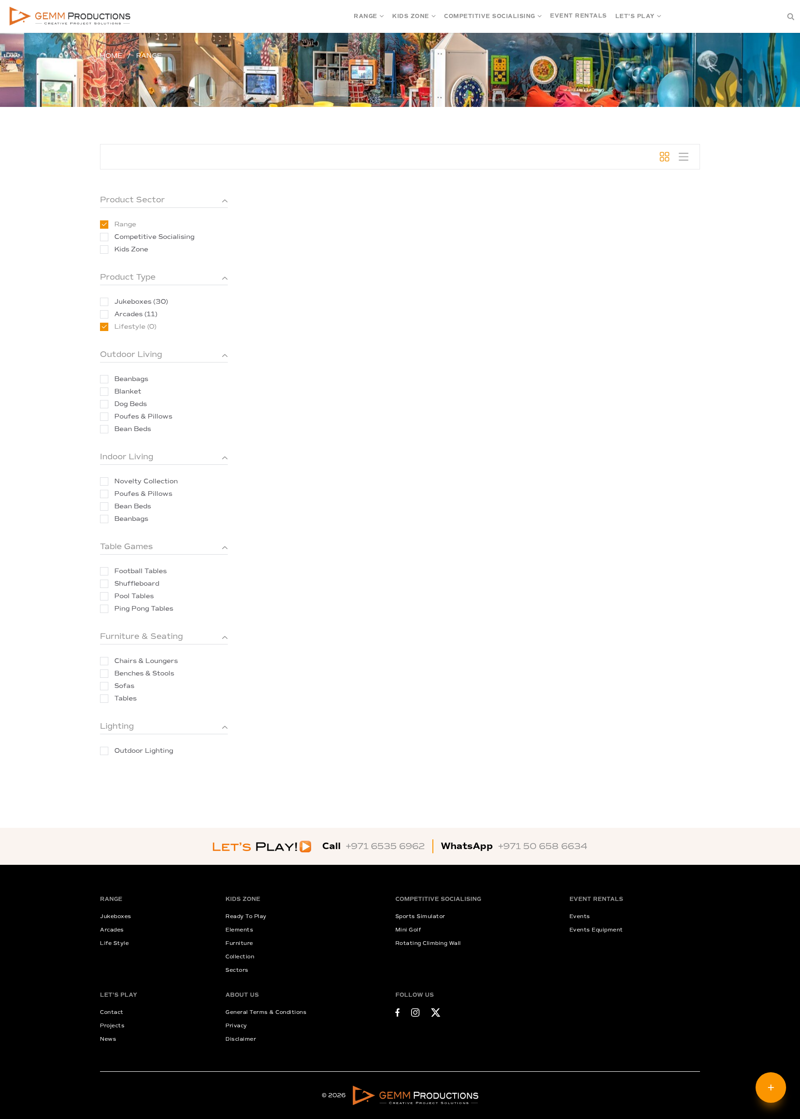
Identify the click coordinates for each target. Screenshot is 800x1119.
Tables (125, 698)
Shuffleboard (136, 584)
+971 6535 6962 (385, 846)
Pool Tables (134, 596)
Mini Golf (408, 930)
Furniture (239, 943)
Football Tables (140, 571)
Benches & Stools (144, 673)
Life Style (114, 943)
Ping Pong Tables (143, 609)
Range (365, 16)
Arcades (112, 930)
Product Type (128, 277)
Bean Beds (132, 429)
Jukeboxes (115, 916)
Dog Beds (130, 404)
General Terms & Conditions (265, 1012)
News (108, 1039)
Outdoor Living (131, 354)
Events (579, 916)
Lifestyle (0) (135, 327)
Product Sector (132, 200)
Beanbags (131, 379)
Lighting (117, 726)
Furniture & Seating (141, 636)
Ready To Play (246, 916)
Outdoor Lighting (143, 751)
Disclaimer (240, 1039)
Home (111, 56)
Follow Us (414, 995)
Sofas (124, 686)
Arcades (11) (135, 314)
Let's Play (635, 16)
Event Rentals (578, 16)
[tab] (664, 157)
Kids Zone (410, 16)
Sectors (237, 970)
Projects (112, 1026)
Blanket (127, 391)
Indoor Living (126, 457)
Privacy (236, 1026)
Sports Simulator (420, 916)
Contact (112, 1012)
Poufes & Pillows (143, 416)
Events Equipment (596, 930)
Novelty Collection (146, 481)
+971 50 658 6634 (543, 846)
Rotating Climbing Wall (428, 943)
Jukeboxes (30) (141, 302)
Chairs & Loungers (146, 661)
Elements (239, 930)
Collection (239, 957)
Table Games (126, 546)
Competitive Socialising (489, 16)
